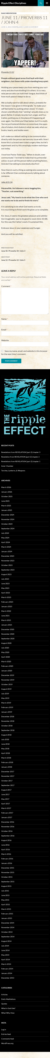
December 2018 (7, 716)
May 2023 (5, 588)
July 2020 (5, 648)
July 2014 (5, 946)
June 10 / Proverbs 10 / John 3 (13, 249)
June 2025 (5, 501)
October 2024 (6, 524)
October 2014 (6, 932)
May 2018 (5, 748)
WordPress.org (7, 1043)
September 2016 (7, 836)
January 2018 (6, 767)
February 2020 (7, 666)
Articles (4, 994)
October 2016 (6, 831)
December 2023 (7, 556)
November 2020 (7, 634)
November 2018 (7, 721)
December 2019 (7, 675)
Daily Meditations (9, 13)
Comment (6, 286)
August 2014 (6, 941)
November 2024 (7, 519)
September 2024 (7, 528)
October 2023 (6, 565)
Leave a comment (31, 27)
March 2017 (6, 808)
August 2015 (6, 886)
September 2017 (7, 785)
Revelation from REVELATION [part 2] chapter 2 (20, 457)
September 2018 (7, 730)
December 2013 (7, 978)
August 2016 (6, 840)
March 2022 (6, 611)
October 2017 (6, 781)
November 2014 (7, 927)
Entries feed (6, 1034)
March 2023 (6, 597)
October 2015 (6, 877)
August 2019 (6, 689)
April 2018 (5, 753)
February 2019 (7, 707)
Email (4, 329)
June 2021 (5, 616)
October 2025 (6, 496)
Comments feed (7, 1039)
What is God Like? (8, 1008)
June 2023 (5, 583)
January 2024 (6, 551)
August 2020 (6, 643)
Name (4, 319)
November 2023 (7, 561)
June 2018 (5, 744)
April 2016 (5, 849)
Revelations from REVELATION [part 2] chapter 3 (20, 452)
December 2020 (7, 629)
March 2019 (6, 703)
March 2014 (6, 964)
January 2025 (6, 510)
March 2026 (6, 487)
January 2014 (6, 973)
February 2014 (7, 969)
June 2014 (5, 950)
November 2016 (7, 826)
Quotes (4, 1004)
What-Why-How (7, 1013)
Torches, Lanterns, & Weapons (13, 470)
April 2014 (5, 959)
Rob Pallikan (17, 27)
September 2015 (7, 881)
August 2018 (6, 735)
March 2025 (6, 505)
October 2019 (6, 684)
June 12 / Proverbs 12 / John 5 (13, 258)
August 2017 (6, 790)
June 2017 (5, 794)
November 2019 (7, 680)
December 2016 (7, 822)
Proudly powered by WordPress (12, 1055)
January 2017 (6, 817)
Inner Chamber (7, 466)
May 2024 (5, 538)
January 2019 (6, 712)
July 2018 (5, 739)
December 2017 (7, 771)
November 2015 (7, 872)
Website (5, 340)
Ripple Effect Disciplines (13, 3)
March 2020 (6, 661)
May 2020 (5, 652)
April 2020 (5, 657)
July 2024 (5, 533)
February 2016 (7, 859)
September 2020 (7, 638)
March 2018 (6, 758)
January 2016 (6, 863)
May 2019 (5, 698)
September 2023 (7, 570)
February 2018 (7, 762)
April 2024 (5, 542)
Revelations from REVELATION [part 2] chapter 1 (20, 461)
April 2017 (5, 804)
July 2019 (5, 693)
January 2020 (6, 671)
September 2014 (7, 936)
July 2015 (5, 891)
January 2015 (6, 918)
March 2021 (6, 620)
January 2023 (6, 606)
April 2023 (5, 593)
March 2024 (6, 547)
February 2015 (7, 914)
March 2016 (6, 854)
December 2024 (7, 515)
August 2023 (6, 574)
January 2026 (6, 492)
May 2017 (5, 799)
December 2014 (7, 923)
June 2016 (5, 845)
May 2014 (5, 955)
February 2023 (7, 602)
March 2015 (6, 909)
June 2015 (5, 895)
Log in (3, 1029)
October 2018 (6, 726)
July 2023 (5, 579)
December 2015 (7, 868)
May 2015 (5, 900)
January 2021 (6, 625)
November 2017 (7, 776)
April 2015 (5, 904)
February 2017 (7, 813)
